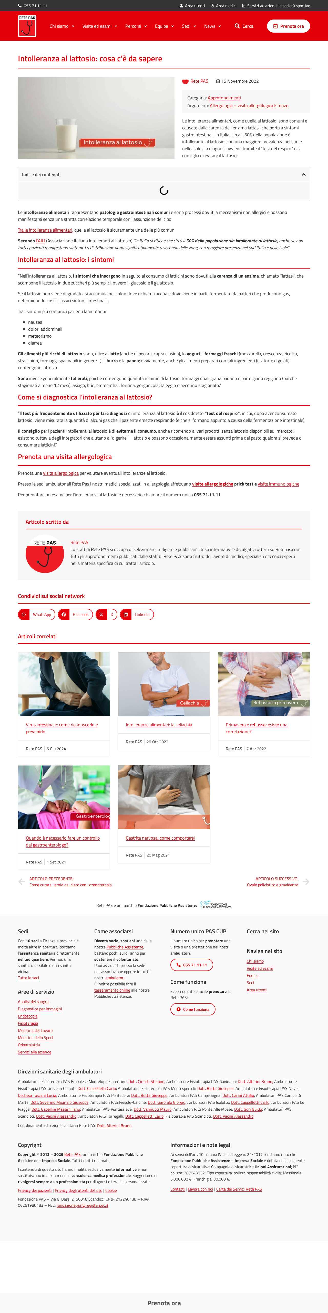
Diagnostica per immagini (40, 1009)
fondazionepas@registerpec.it (82, 1205)
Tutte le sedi (28, 978)
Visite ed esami (260, 968)
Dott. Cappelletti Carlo (97, 1088)
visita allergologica (61, 473)
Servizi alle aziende (34, 1052)
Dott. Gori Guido (248, 1109)
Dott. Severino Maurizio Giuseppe (59, 1102)
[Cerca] (237, 25)
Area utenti (257, 990)
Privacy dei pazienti (35, 1190)
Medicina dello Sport (35, 1037)
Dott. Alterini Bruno (255, 1081)
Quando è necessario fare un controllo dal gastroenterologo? (63, 841)
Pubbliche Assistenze (125, 947)
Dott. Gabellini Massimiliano (56, 1109)
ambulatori (115, 978)
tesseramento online (112, 990)
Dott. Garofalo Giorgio (166, 1102)
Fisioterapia (28, 1023)
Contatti (177, 1189)
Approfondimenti (224, 97)
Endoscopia (27, 1016)
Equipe (253, 975)
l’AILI (40, 240)
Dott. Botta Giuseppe (215, 1088)
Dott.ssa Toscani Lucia (37, 1095)
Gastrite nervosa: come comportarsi (160, 837)
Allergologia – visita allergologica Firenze (249, 105)
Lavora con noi (200, 1189)
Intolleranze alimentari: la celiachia (159, 724)
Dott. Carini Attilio (238, 1095)
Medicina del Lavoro (35, 1030)
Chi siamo (255, 961)
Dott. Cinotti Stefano (146, 1081)
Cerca (247, 26)
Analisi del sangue (33, 1001)
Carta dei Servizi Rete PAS (239, 1189)
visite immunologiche (278, 483)
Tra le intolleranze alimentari (45, 229)
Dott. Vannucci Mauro (152, 1109)
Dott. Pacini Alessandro (56, 1116)
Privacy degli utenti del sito (78, 1190)
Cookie (111, 1190)
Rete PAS (72, 1154)
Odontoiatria (29, 1045)
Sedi (250, 982)
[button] (303, 174)
